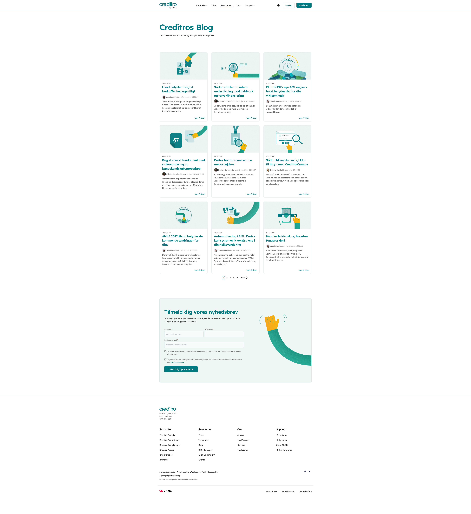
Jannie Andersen (173, 97)
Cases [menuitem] (201, 435)
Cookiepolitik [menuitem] (213, 472)
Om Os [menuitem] (240, 435)
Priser (214, 5)
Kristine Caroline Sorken (228, 101)
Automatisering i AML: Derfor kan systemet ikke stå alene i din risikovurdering (234, 240)
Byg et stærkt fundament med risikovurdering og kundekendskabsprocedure (183, 164)
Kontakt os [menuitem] (281, 435)
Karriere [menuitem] (241, 445)
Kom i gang (304, 5)
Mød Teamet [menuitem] (243, 440)
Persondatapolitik (177, 362)
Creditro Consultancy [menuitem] (169, 440)
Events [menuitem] (201, 460)
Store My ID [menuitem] (282, 445)
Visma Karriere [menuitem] (306, 491)
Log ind (288, 5)
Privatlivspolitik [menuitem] (183, 472)
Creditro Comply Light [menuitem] (169, 445)
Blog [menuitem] (200, 445)
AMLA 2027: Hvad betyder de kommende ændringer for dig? (182, 240)
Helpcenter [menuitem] (281, 440)
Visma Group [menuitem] (271, 491)
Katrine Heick (275, 170)
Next (243, 277)
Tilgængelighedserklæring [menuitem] (169, 476)
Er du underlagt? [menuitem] (206, 455)
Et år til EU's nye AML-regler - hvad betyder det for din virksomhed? (286, 91)
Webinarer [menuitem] (203, 440)
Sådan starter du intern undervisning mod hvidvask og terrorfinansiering (233, 91)
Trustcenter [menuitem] (242, 450)
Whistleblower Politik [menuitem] (198, 472)
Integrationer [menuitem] (165, 455)
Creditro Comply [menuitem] (167, 435)
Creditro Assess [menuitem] (166, 450)
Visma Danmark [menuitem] (288, 491)
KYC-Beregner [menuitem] (205, 450)
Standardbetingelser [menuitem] (167, 472)
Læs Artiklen (200, 118)
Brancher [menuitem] (163, 460)
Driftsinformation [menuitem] (284, 450)
